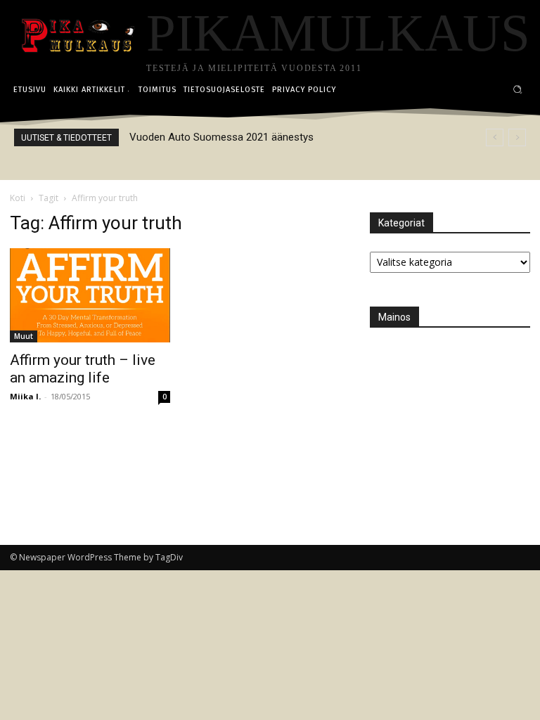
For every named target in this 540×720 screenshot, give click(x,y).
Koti (17, 198)
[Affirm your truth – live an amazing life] (90, 295)
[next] (517, 137)
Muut (23, 336)
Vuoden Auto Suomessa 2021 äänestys (221, 137)
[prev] (494, 137)
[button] (518, 89)
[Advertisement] (455, 416)
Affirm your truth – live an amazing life (82, 369)
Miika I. (25, 396)
